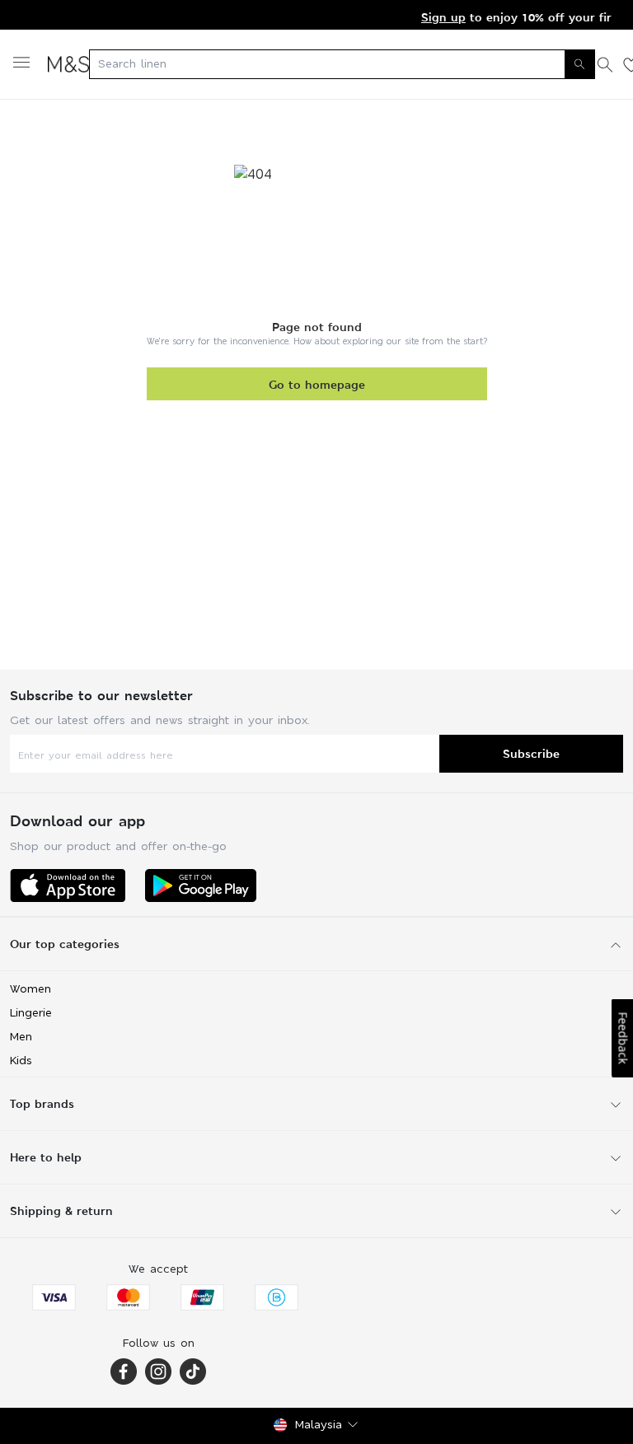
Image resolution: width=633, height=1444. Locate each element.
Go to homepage (317, 384)
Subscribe (531, 753)
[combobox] (342, 64)
